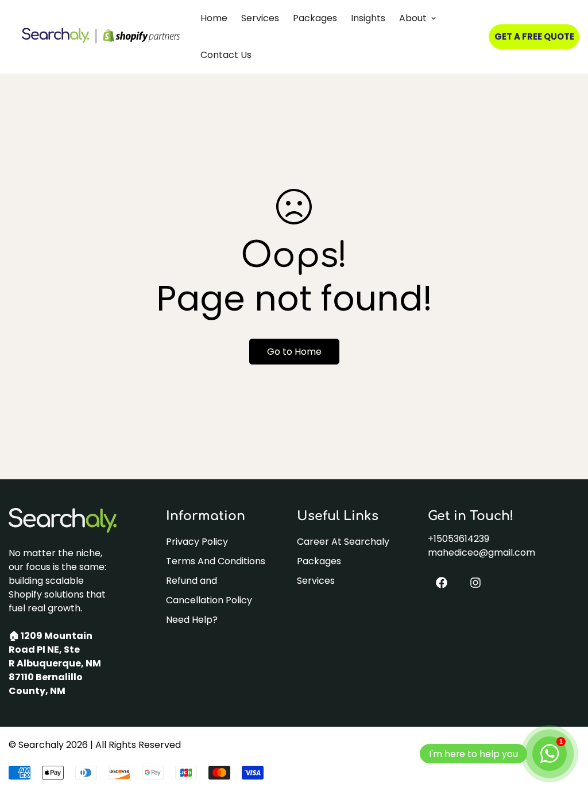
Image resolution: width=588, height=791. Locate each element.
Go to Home (294, 351)
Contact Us (226, 54)
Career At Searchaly (343, 541)
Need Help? (192, 619)
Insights (368, 18)
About (413, 18)
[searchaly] (101, 37)
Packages (315, 18)
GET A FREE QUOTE (534, 36)
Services (260, 18)
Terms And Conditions (215, 561)
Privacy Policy (197, 541)
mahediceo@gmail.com (481, 552)
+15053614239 (458, 538)
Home (213, 18)
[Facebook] (441, 582)
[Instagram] (475, 582)
